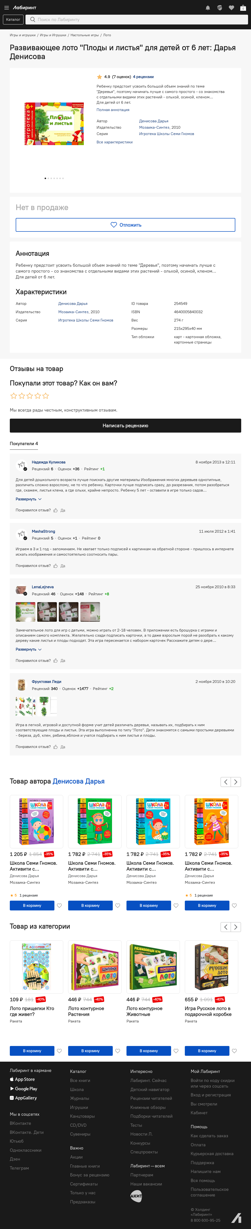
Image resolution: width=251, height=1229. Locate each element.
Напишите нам (206, 1171)
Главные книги (85, 1166)
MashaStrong (43, 531)
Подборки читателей (151, 1116)
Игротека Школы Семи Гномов (166, 133)
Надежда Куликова (48, 462)
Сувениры (80, 1134)
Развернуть (26, 499)
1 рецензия (29, 895)
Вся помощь (203, 1180)
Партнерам (141, 1175)
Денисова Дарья (153, 121)
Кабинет (199, 1112)
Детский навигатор (149, 1089)
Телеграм (19, 1168)
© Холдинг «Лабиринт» (201, 1212)
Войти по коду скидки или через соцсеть (213, 1083)
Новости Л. (141, 1134)
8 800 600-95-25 (205, 1220)
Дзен (15, 1159)
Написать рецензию (125, 425)
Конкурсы (140, 1143)
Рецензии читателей (151, 1098)
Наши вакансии (146, 1184)
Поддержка (202, 1162)
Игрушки (79, 1107)
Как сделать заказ (209, 1135)
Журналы (79, 1098)
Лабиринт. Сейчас (148, 1080)
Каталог (13, 19)
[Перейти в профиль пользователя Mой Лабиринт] (220, 8)
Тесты (136, 1125)
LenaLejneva (43, 587)
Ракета (16, 1021)
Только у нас (83, 1192)
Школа (77, 1089)
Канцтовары (82, 1116)
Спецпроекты (144, 1152)
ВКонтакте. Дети (27, 1132)
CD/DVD (78, 1125)
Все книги (80, 1080)
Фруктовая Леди (46, 681)
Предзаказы (82, 1202)
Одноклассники (25, 1150)
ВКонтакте (20, 1123)
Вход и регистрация (211, 1095)
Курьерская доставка (212, 1153)
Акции (76, 1157)
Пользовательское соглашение (210, 1192)
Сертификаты (84, 1184)
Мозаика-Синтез (154, 127)
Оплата (198, 1145)
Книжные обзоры (148, 1107)
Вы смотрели (204, 1104)
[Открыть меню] (6, 8)
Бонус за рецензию (89, 1175)
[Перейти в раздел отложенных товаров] (231, 8)
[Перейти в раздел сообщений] (208, 8)
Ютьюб (17, 1141)
